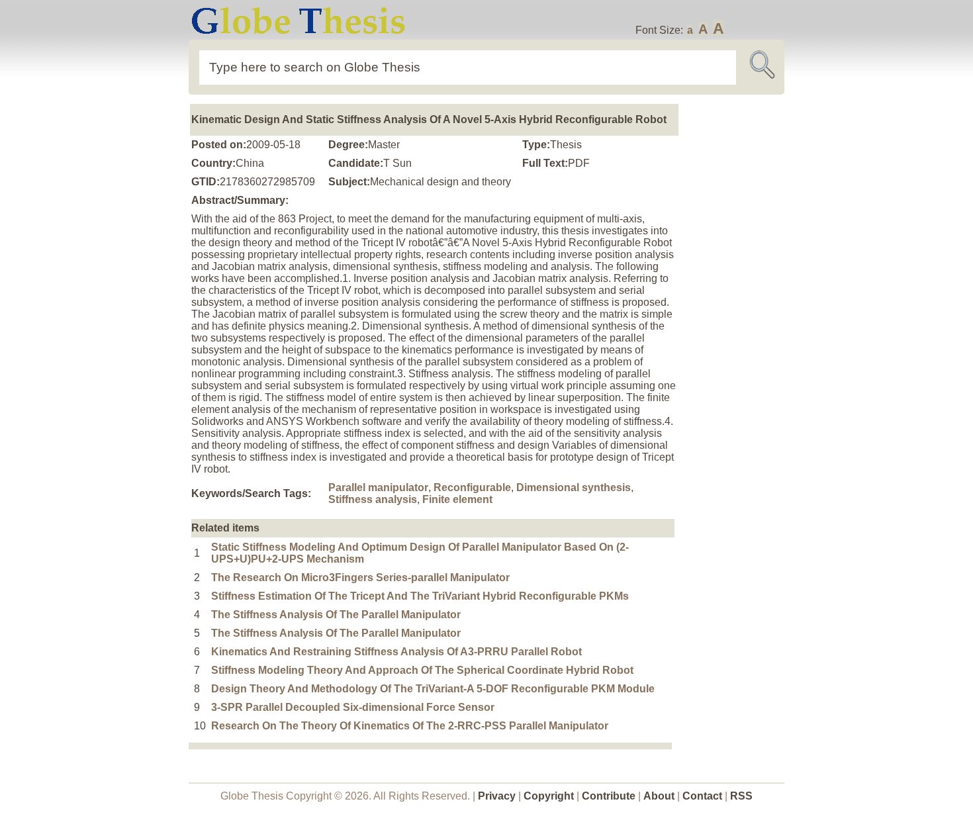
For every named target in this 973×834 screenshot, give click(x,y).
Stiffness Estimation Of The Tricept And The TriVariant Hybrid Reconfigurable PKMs (420, 596)
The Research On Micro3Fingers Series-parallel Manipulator (360, 577)
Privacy (497, 796)
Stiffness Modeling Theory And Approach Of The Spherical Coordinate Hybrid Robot (422, 670)
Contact (703, 796)
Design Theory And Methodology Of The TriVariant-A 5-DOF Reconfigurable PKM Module (433, 688)
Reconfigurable (472, 487)
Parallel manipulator (378, 487)
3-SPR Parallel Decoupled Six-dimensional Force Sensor (352, 707)
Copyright (549, 796)
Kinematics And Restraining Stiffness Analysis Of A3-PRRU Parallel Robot (396, 651)
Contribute (608, 796)
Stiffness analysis (372, 499)
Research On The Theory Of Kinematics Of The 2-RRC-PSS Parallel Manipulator (409, 725)
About (658, 796)
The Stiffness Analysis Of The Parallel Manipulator (336, 614)
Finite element (457, 499)
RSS (741, 796)
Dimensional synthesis (573, 487)
